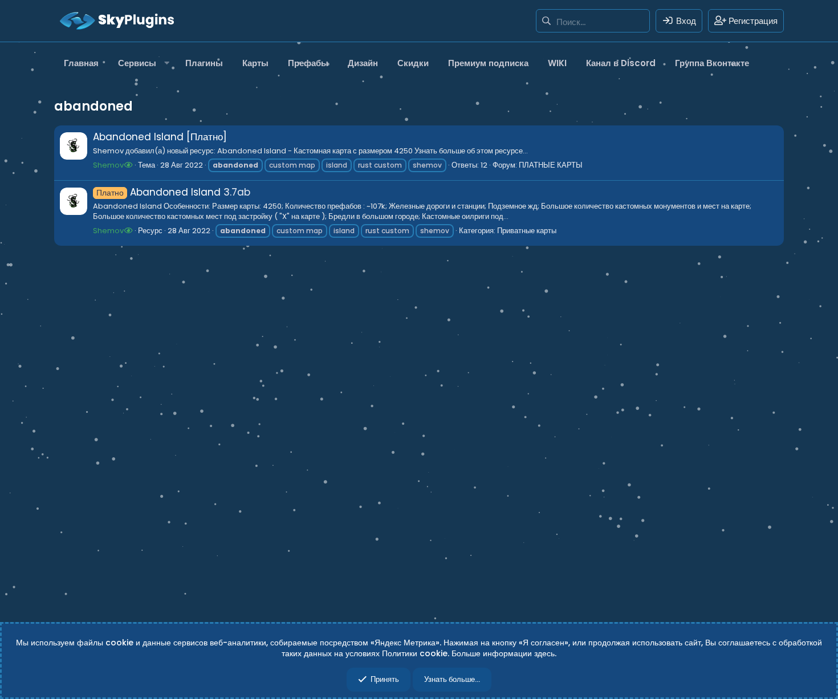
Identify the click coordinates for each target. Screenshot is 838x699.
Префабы (308, 63)
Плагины (204, 63)
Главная (81, 63)
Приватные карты (526, 230)
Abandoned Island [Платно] (160, 137)
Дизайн (363, 63)
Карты (255, 63)
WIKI (557, 63)
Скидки (413, 63)
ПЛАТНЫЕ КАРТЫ (551, 165)
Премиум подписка (488, 63)
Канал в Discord (621, 63)
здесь (544, 653)
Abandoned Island (158, 192)
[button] (142, 63)
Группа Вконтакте (712, 63)
